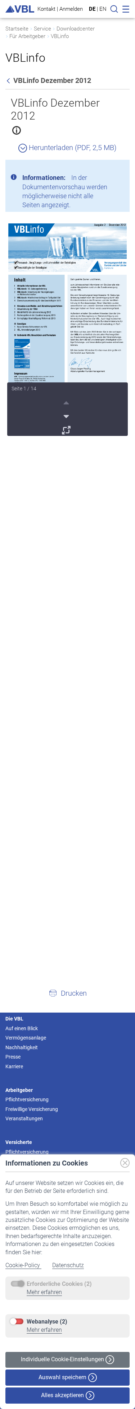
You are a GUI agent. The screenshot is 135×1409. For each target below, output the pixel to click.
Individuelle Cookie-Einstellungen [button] (63, 1359)
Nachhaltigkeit (21, 1047)
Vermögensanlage (25, 1038)
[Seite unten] (67, 415)
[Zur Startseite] (19, 9)
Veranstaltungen (24, 1118)
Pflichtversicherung (27, 1099)
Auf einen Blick (21, 1028)
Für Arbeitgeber (27, 36)
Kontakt (46, 9)
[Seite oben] (67, 402)
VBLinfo (60, 36)
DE (92, 9)
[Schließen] (104, 168)
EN (103, 9)
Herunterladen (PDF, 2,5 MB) (72, 147)
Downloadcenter (76, 28)
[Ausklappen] (67, 429)
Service (42, 28)
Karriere (14, 1066)
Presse (13, 1057)
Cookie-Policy (23, 1265)
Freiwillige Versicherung (31, 1109)
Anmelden (71, 9)
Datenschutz (68, 1265)
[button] (67, 993)
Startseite (16, 28)
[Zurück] (9, 80)
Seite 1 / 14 (24, 388)
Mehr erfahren (44, 1292)
